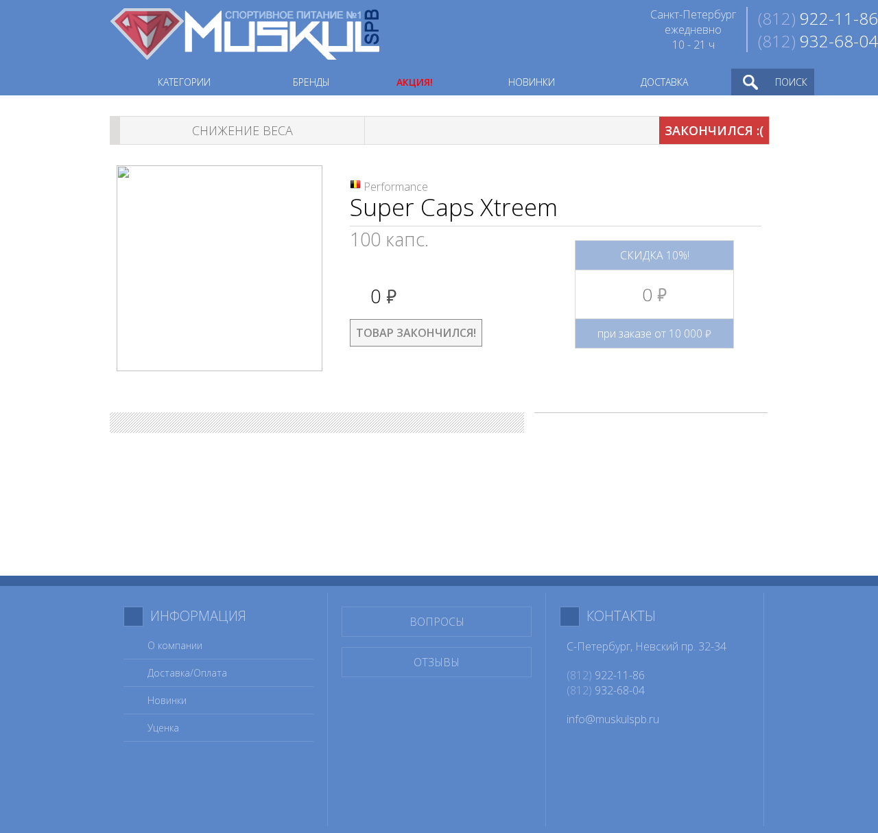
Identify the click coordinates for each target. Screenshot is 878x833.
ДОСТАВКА (664, 82)
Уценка (163, 727)
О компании (174, 645)
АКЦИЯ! (414, 82)
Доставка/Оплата (187, 672)
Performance (396, 186)
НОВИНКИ (531, 82)
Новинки (167, 700)
